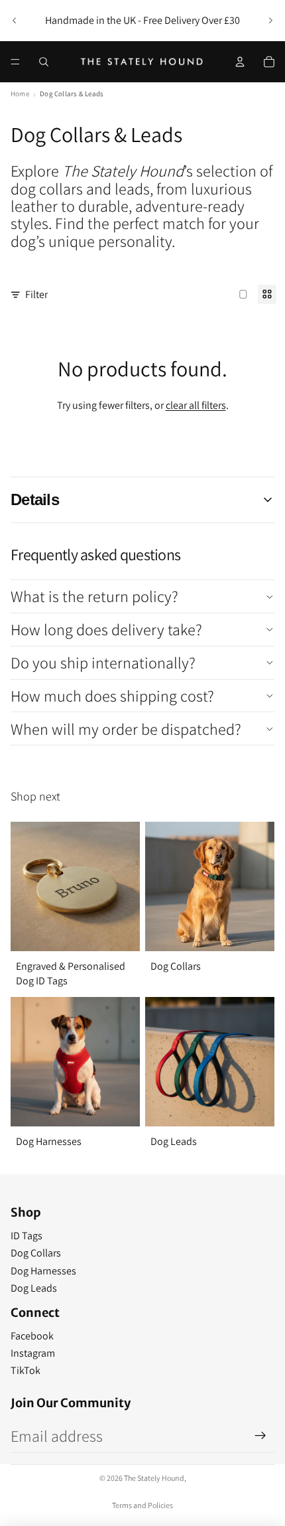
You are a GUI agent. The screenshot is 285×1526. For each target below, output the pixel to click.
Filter (36, 294)
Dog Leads (34, 1288)
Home (20, 93)
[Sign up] (260, 1436)
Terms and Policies (142, 1505)
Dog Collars (36, 1253)
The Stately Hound (154, 1478)
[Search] (43, 61)
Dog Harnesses (43, 1271)
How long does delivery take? (106, 629)
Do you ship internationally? (103, 662)
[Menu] (15, 61)
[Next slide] (270, 20)
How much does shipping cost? (112, 695)
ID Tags (26, 1236)
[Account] (240, 61)
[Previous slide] (14, 20)
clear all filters (196, 405)
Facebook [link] (32, 1336)
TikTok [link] (25, 1370)
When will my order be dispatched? (126, 728)
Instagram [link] (33, 1353)
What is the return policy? (94, 596)
